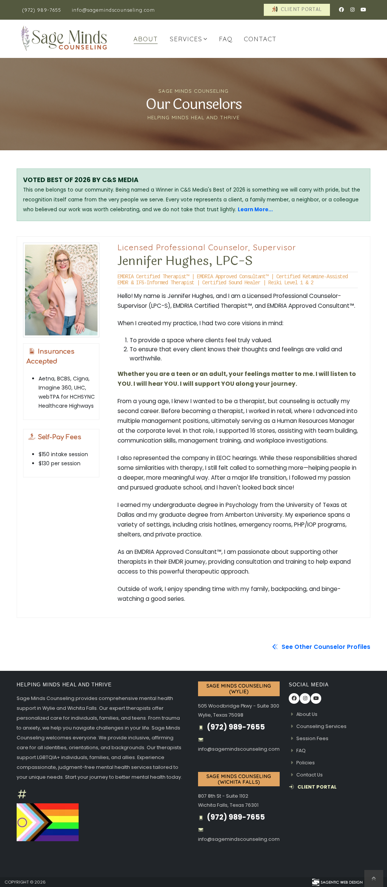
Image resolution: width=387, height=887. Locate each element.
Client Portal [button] (300, 9)
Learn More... (255, 209)
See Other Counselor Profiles (325, 647)
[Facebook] (341, 10)
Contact (260, 39)
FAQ (225, 39)
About (145, 39)
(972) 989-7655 (41, 10)
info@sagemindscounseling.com (113, 10)
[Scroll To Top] (373, 878)
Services (186, 39)
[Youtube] (363, 10)
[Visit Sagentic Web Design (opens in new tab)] (337, 882)
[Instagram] (352, 10)
